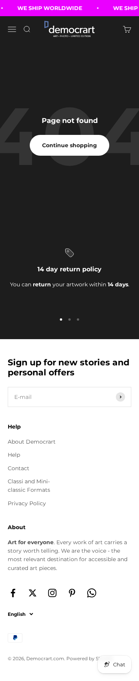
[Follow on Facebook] (13, 593)
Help (14, 454)
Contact (18, 468)
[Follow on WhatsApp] (91, 593)
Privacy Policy (27, 503)
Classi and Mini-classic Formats (29, 485)
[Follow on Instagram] (52, 593)
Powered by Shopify (89, 658)
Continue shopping (69, 145)
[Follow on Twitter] (32, 593)
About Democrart (32, 441)
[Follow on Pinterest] (72, 593)
